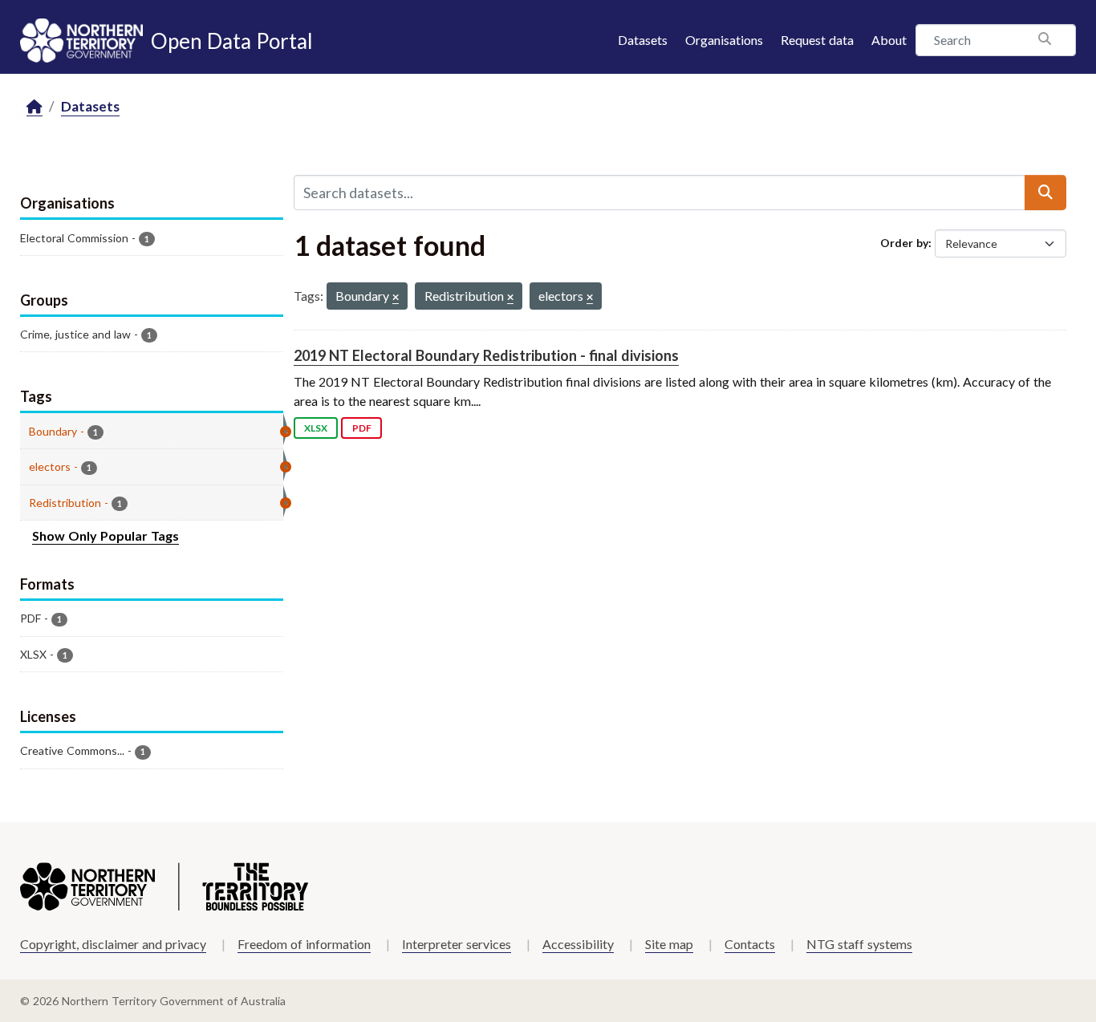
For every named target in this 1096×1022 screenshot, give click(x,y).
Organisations (724, 39)
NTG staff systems (859, 943)
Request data (817, 39)
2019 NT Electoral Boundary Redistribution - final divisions (486, 355)
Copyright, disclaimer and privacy (113, 943)
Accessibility (578, 943)
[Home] (34, 107)
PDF (361, 428)
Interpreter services (456, 943)
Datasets (643, 39)
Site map (669, 943)
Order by (904, 242)
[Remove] (395, 298)
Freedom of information (304, 943)
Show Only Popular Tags (105, 535)
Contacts (750, 943)
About (889, 39)
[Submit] (1045, 192)
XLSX (315, 428)
